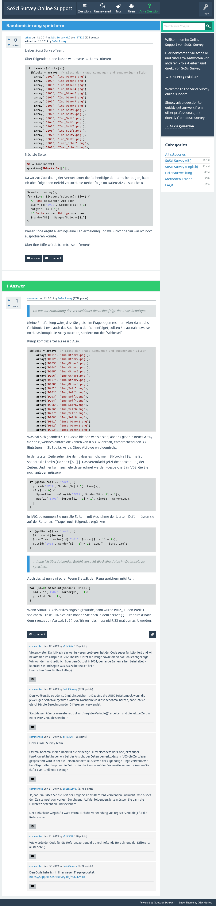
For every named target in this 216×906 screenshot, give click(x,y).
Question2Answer (164, 902)
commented (36, 646)
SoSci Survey (59, 41)
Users (131, 11)
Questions (85, 11)
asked (28, 37)
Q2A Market (205, 902)
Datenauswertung (178, 173)
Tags (119, 11)
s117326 (79, 37)
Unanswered (102, 11)
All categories (175, 154)
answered (32, 298)
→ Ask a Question (179, 126)
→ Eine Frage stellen (181, 77)
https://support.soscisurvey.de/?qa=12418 (57, 877)
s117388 (68, 836)
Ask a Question (149, 11)
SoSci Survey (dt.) (60, 37)
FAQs (169, 185)
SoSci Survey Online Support (40, 8)
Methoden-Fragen (178, 179)
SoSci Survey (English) (181, 167)
